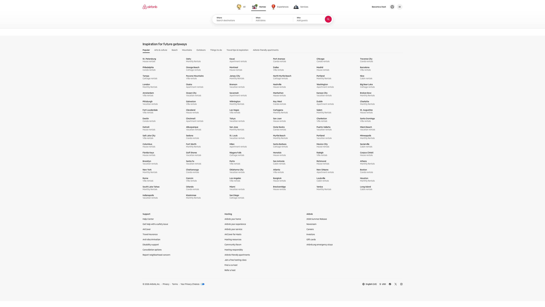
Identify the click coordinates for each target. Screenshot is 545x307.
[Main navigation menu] (400, 7)
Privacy (166, 284)
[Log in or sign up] (392, 7)
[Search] (328, 19)
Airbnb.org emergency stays (319, 244)
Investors (310, 234)
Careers (310, 229)
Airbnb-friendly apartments (237, 255)
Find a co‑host (231, 265)
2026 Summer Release (316, 219)
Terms (175, 284)
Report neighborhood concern (156, 255)
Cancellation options (152, 249)
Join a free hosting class (235, 260)
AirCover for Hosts (233, 234)
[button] (272, 19)
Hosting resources (233, 239)
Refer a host (230, 270)
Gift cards (311, 239)
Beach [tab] (175, 50)
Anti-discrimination (151, 239)
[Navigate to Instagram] (401, 284)
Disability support (151, 244)
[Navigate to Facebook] (390, 284)
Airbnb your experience (235, 224)
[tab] (241, 6)
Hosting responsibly (234, 249)
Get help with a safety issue (155, 224)
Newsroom (311, 224)
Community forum (233, 244)
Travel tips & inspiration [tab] (237, 50)
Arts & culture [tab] (160, 50)
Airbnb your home (233, 219)
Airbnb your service (233, 229)
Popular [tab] (146, 50)
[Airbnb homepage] (150, 7)
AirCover (147, 229)
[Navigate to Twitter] (396, 284)
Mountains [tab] (187, 50)
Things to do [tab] (216, 50)
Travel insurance (150, 234)
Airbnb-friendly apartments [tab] (266, 50)
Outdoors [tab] (201, 50)
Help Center (148, 219)
